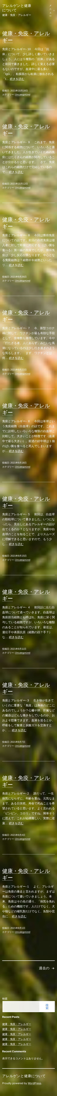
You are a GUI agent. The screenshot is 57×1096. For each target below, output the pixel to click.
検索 (4, 998)
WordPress (34, 1083)
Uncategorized (22, 94)
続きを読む (17, 78)
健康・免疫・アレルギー (16, 1024)
